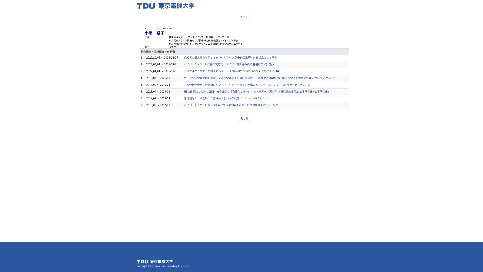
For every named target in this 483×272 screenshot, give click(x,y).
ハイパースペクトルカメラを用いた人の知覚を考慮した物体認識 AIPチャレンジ (231, 105)
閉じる (244, 17)
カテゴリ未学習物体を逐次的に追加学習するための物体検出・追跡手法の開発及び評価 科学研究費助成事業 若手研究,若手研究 (259, 78)
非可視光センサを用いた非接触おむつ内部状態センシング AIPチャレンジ (227, 98)
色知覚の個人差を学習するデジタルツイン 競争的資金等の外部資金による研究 (230, 57)
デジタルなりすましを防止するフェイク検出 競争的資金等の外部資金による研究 (232, 71)
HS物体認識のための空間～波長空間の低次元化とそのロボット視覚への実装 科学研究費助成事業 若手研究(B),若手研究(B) (256, 91)
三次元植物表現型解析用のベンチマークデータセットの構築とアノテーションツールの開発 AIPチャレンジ (247, 85)
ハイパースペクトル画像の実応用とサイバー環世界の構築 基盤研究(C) (225, 64)
